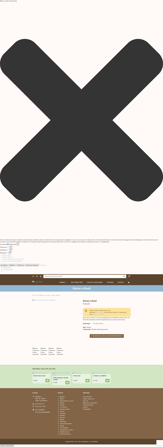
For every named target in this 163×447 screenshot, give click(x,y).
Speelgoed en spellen (66, 430)
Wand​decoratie (64, 432)
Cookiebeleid (7, 267)
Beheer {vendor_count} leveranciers (13, 259)
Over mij (85, 401)
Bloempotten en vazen (66, 401)
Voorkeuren (20, 265)
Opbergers (63, 421)
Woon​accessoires (102, 329)
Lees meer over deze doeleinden (13, 261)
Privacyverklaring (8, 269)
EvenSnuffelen (94, 441)
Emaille (62, 405)
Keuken (62, 411)
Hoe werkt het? (87, 396)
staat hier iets (100, 312)
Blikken (62, 399)
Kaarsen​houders (65, 409)
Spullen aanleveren (88, 399)
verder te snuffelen (98, 314)
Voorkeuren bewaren (32, 265)
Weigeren (12, 265)
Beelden (62, 396)
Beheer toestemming (7, 445)
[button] (81, 120)
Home (34, 295)
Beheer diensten (8, 257)
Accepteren (4, 265)
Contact (85, 407)
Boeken (62, 403)
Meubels (62, 417)
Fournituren (63, 407)
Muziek (62, 419)
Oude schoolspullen (66, 423)
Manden (47, 295)
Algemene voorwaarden (90, 403)
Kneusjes (62, 413)
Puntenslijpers (64, 427)
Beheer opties (7, 255)
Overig (62, 425)
